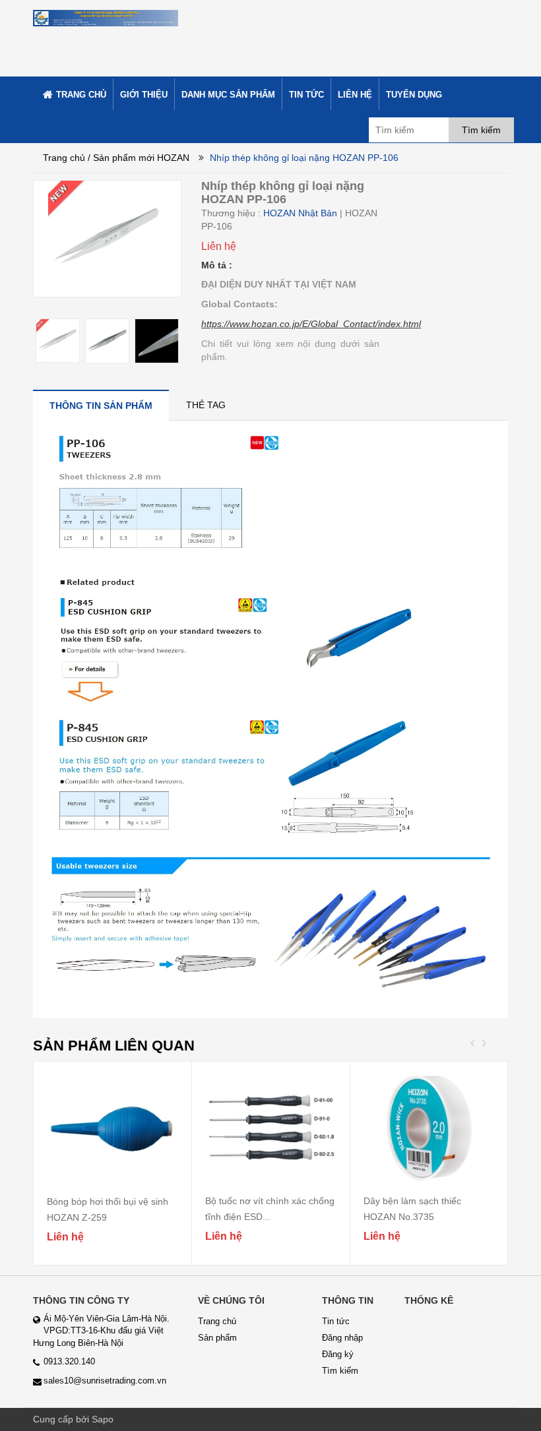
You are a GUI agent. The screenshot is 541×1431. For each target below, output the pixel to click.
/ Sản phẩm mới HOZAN (138, 157)
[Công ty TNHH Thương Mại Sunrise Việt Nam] (105, 17)
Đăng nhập (342, 1338)
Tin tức (336, 1321)
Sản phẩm (217, 1338)
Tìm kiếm (340, 1371)
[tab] (101, 405)
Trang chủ (64, 157)
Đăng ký (338, 1354)
